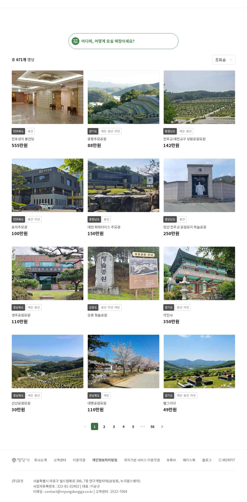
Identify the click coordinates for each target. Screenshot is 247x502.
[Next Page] (162, 426)
